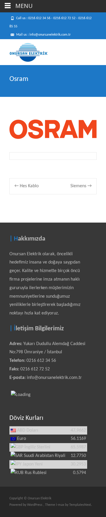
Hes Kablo (26, 186)
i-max (60, 505)
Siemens (81, 186)
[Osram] (53, 129)
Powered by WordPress (26, 505)
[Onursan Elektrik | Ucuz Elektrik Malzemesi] (24, 51)
